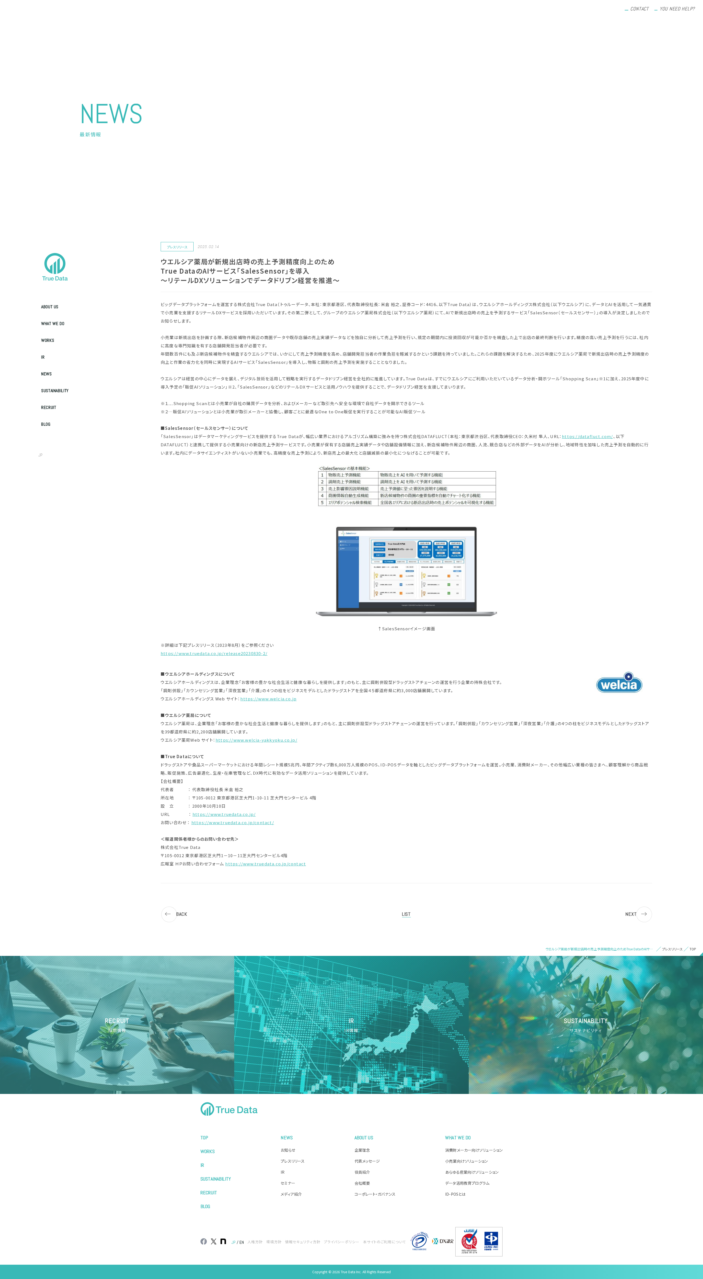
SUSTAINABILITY (55, 391)
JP (40, 455)
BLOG (46, 424)
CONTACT (639, 8)
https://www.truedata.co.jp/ (224, 814)
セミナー (288, 1183)
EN (52, 455)
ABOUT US (49, 307)
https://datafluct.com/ (587, 436)
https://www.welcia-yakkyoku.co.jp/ (256, 740)
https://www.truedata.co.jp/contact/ (232, 822)
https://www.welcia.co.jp (268, 699)
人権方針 (255, 1241)
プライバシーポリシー (341, 1241)
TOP (204, 1137)
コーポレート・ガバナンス (375, 1194)
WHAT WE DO (52, 323)
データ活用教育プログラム (467, 1183)
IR (42, 357)
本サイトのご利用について (384, 1241)
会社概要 (362, 1183)
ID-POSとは (455, 1194)
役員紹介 (362, 1172)
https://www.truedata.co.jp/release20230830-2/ (214, 653)
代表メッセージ (367, 1161)
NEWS (46, 374)
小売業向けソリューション (466, 1161)
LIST (406, 914)
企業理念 (362, 1150)
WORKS (47, 340)
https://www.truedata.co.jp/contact (265, 864)
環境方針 (274, 1241)
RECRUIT (48, 407)
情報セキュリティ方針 (302, 1241)
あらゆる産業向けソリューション (471, 1172)
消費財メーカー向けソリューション (474, 1150)
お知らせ (288, 1150)
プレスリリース (293, 1161)
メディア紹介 (291, 1194)
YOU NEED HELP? (677, 8)
